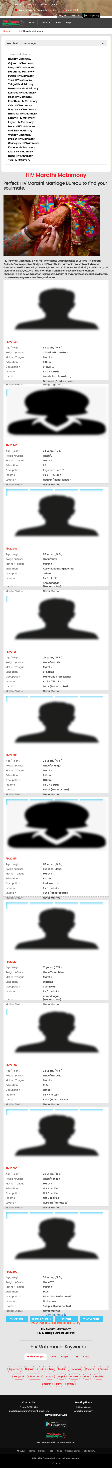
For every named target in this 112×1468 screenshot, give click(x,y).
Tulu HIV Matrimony (19, 160)
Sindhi (61, 1369)
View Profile (16, 392)
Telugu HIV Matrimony (20, 84)
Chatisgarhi (35, 1376)
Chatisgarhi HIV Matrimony (23, 143)
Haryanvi (19, 1376)
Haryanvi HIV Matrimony (22, 109)
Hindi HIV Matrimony (19, 59)
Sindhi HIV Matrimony (20, 130)
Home (32, 22)
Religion (65, 1356)
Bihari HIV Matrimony (20, 97)
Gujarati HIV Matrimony (21, 63)
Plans (58, 22)
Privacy (41, 1450)
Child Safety (89, 1450)
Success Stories (72, 1450)
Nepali (61, 1376)
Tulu (51, 1369)
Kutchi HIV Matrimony (20, 151)
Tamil (59, 1383)
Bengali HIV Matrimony (21, 67)
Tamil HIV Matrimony (20, 80)
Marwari (74, 1376)
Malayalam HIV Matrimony (23, 88)
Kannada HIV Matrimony (22, 92)
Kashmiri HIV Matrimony (21, 118)
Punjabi (104, 1369)
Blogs (59, 1450)
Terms (32, 1450)
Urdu (41, 1369)
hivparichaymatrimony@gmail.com (37, 10)
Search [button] (45, 22)
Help (68, 22)
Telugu (70, 1383)
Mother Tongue (35, 1356)
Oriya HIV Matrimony (20, 105)
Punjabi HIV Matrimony (21, 76)
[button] (31, 4)
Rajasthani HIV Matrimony (22, 101)
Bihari (87, 1376)
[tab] (56, 43)
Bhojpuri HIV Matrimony (21, 139)
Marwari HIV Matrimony (21, 126)
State (86, 1356)
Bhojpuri (46, 1383)
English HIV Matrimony (21, 122)
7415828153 (72, 10)
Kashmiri (90, 1369)
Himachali (75, 1369)
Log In (62, 15)
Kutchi (49, 1376)
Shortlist (66, 392)
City (76, 1356)
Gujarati (29, 1369)
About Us (21, 1450)
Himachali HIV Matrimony (22, 113)
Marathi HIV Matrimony (21, 71)
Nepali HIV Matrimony (20, 155)
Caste (52, 1356)
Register (75, 15)
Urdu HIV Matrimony (19, 134)
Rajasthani (14, 1369)
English (99, 1376)
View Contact (91, 392)
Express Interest (41, 392)
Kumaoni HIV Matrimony (22, 147)
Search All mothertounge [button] (21, 43)
